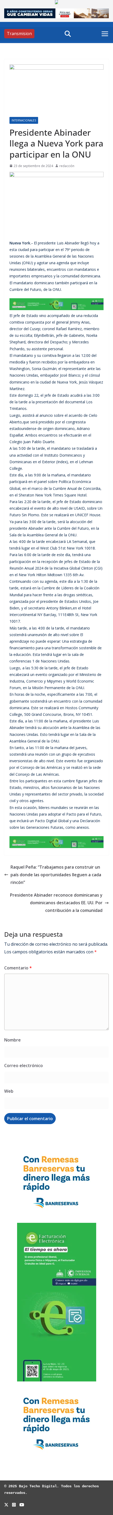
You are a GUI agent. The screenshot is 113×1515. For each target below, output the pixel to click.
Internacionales (24, 120)
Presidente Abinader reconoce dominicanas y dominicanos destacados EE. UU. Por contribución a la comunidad (56, 902)
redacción (66, 166)
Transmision (19, 33)
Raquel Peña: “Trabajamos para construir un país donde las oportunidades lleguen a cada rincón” (56, 874)
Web (8, 1091)
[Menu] (105, 34)
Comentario (18, 968)
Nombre (12, 1040)
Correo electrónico (23, 1065)
